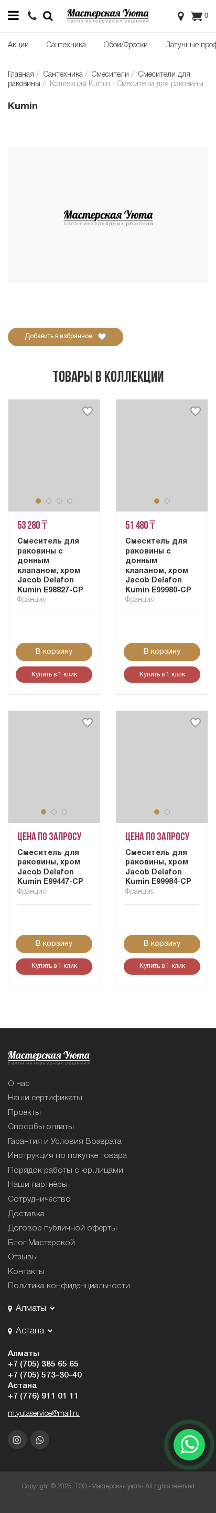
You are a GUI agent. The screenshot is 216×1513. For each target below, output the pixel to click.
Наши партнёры (38, 1184)
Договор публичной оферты (62, 1228)
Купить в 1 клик (54, 674)
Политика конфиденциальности (69, 1286)
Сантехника (66, 45)
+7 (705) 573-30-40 (45, 1375)
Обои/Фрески (126, 45)
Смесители (110, 74)
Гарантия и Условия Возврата (65, 1141)
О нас (19, 1084)
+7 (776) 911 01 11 (43, 1396)
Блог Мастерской (41, 1243)
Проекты (24, 1113)
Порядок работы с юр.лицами (65, 1170)
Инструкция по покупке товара (67, 1156)
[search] (32, 17)
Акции (18, 45)
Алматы (23, 1354)
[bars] (13, 16)
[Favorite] (87, 411)
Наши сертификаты (45, 1098)
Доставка (26, 1214)
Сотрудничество (39, 1199)
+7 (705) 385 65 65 (43, 1364)
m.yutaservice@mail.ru (44, 1414)
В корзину (54, 652)
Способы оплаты (41, 1127)
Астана (22, 1386)
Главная (21, 74)
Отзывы (23, 1257)
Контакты (26, 1272)
